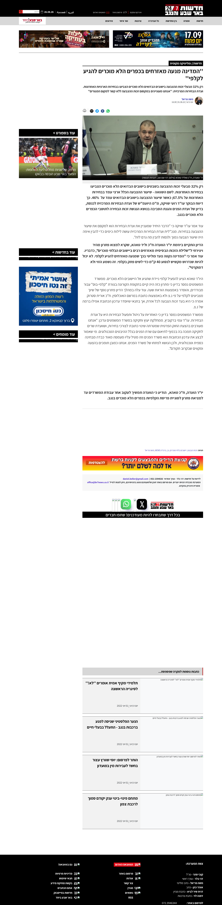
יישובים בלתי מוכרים (178, 450)
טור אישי (124, 20)
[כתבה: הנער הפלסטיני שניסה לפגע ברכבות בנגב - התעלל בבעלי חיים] (171, 749)
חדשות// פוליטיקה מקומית (186, 63)
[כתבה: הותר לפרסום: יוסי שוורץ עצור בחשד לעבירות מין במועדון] (171, 787)
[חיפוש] (21, 11)
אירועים (109, 20)
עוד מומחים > (64, 334)
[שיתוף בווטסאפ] (108, 111)
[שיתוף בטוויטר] (97, 111)
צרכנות (138, 20)
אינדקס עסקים (136, 12)
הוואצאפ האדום (99, 12)
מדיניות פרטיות (63, 888)
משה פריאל (149, 450)
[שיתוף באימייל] (92, 111)
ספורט (187, 20)
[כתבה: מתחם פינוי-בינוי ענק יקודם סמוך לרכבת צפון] (171, 826)
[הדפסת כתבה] (85, 110)
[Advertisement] (143, 429)
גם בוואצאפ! (65, 879)
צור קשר (128, 898)
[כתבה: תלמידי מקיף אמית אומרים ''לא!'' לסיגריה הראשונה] (171, 710)
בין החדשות (171, 20)
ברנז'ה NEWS (160, 450)
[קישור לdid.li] (142, 470)
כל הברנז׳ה (153, 20)
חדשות (199, 20)
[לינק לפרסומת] (48, 66)
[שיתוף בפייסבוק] (102, 111)
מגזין (130, 902)
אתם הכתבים (65, 902)
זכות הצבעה (192, 450)
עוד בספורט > (64, 132)
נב (168, 450)
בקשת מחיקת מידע (61, 898)
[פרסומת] (158, 39)
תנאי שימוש (65, 893)
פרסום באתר (117, 12)
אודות (129, 893)
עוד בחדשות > (63, 252)
